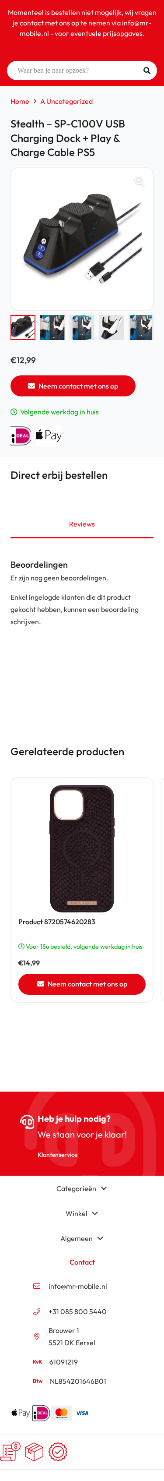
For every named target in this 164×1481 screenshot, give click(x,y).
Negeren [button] (82, 43)
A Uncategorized (66, 101)
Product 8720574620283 (56, 921)
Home (19, 101)
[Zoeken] (147, 70)
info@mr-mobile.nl (78, 1286)
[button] (140, 181)
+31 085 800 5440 (78, 1311)
